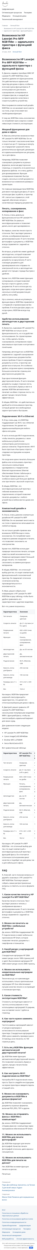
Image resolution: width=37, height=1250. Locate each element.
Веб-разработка (8, 1239)
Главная (5, 25)
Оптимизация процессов (12, 12)
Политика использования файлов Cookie (17, 1219)
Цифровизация (8, 9)
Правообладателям (9, 1225)
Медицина (6, 16)
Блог (3, 1210)
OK (31, 1247)
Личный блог (15, 25)
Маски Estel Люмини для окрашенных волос (18, 1197)
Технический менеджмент (12, 19)
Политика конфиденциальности (14, 1222)
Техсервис (28, 12)
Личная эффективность (25, 1239)
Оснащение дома (19, 16)
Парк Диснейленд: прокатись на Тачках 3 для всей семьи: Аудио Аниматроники (18, 1186)
